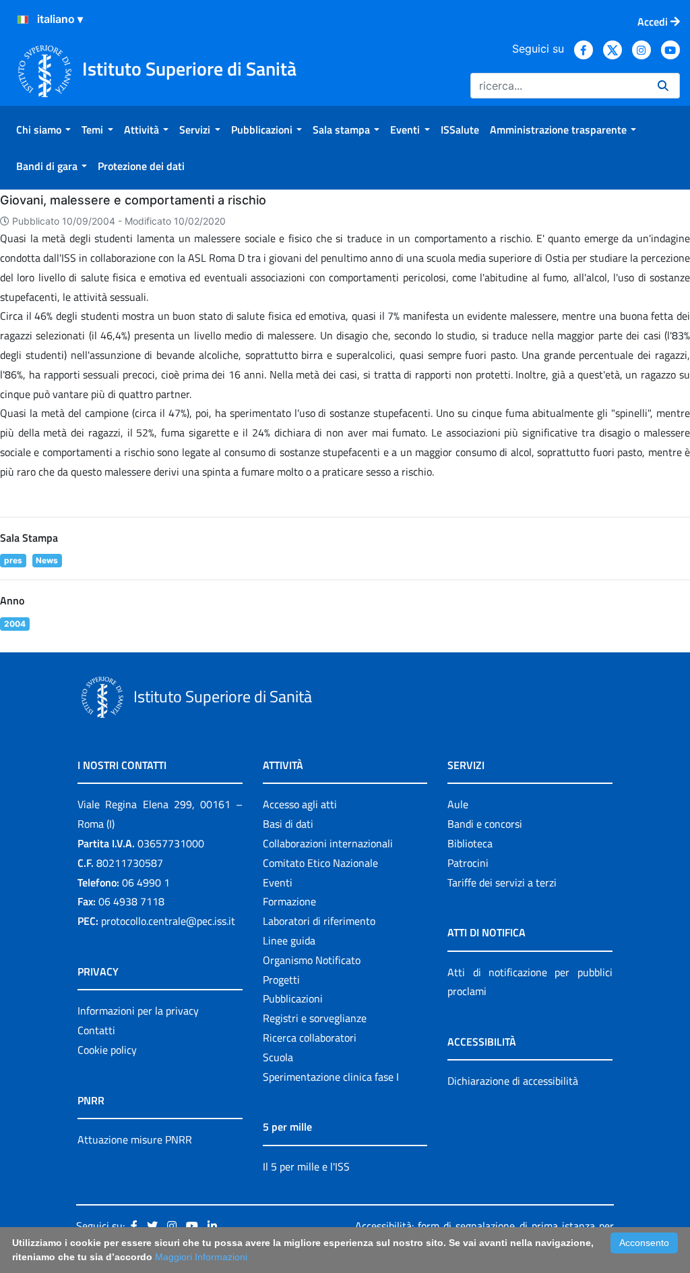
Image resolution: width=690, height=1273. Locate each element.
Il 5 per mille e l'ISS (306, 1166)
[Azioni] (23, 19)
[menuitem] (43, 129)
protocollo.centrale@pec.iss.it (168, 921)
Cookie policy (107, 1050)
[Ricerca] (663, 85)
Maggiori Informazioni (201, 1256)
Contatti (96, 1030)
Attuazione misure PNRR (134, 1139)
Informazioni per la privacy (138, 1010)
